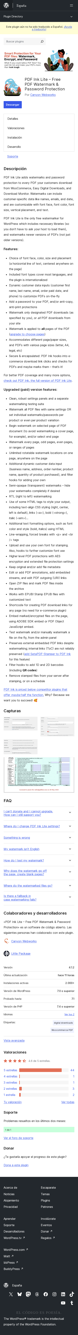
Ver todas (67, 1102)
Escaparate (48, 1187)
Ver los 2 (69, 1014)
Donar (47, 1231)
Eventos (46, 1225)
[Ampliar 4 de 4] (69, 762)
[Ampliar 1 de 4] (32, 721)
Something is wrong (17, 837)
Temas (45, 1194)
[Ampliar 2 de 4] (69, 721)
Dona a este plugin (16, 1165)
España (17, 1285)
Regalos (48, 1238)
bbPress (11, 1262)
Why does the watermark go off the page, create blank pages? (25, 872)
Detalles (12, 118)
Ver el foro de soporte (18, 1138)
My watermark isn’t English (21, 849)
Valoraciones (15, 128)
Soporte (12, 156)
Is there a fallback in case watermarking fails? (20, 897)
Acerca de (10, 1187)
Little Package (20, 953)
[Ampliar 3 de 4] (32, 744)
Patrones (47, 1207)
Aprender (10, 1219)
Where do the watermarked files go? (28, 885)
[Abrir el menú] (72, 5)
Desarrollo (14, 147)
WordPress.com (16, 1249)
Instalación (14, 137)
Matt (9, 1256)
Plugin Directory (13, 16)
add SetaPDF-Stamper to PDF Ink (47, 654)
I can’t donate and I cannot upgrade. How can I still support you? (28, 813)
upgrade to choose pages (27, 334)
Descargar (12, 104)
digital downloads (63, 1022)
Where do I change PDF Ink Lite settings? (32, 826)
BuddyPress (13, 1269)
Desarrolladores (14, 1231)
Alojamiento (11, 1200)
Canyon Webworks (43, 95)
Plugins (45, 1200)
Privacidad (11, 1207)
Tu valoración (13, 1102)
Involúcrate (48, 1219)
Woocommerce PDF (62, 1030)
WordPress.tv (14, 1238)
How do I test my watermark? (24, 860)
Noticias (9, 1194)
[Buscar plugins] (42, 41)
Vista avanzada (14, 1040)
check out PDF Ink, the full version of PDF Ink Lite (38, 380)
